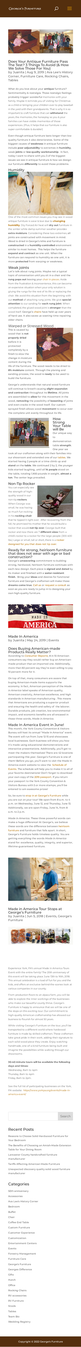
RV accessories (17, 1295)
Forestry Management (22, 1253)
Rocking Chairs (56, 76)
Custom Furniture (19, 1227)
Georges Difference (20, 1269)
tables (61, 457)
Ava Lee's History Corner (23, 1201)
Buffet (12, 1211)
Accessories (15, 1196)
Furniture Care (32, 76)
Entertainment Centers (22, 1243)
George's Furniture (19, 1264)
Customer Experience (21, 1232)
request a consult (55, 585)
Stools (12, 1305)
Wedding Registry (19, 1321)
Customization (17, 1238)
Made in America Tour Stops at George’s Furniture (35, 910)
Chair (11, 1217)
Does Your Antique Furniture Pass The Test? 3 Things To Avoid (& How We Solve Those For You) (38, 64)
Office (11, 1285)
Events (53, 640)
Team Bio (13, 1316)
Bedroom (14, 1206)
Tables (13, 80)
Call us (37, 585)
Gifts (11, 1274)
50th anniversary (18, 1191)
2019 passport (42, 777)
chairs (37, 311)
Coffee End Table (18, 1222)
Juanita (18, 72)
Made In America (23, 636)
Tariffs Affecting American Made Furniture (34, 1163)
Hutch (12, 1279)
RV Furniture (16, 1300)
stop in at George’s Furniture (43, 795)
